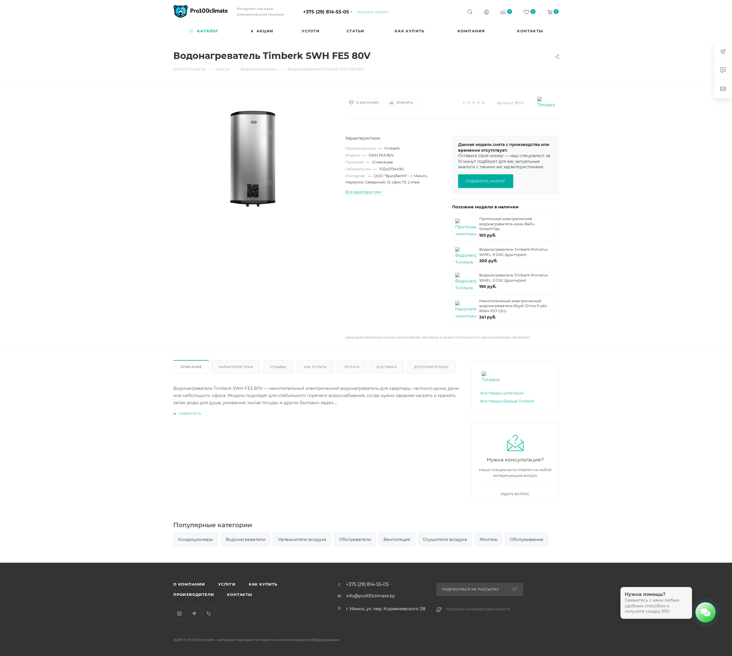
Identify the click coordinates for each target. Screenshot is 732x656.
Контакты (239, 594)
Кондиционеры (195, 539)
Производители (193, 594)
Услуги (227, 584)
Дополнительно (431, 367)
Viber (208, 613)
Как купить (315, 367)
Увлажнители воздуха (302, 539)
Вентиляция (396, 539)
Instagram (179, 613)
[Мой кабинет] (486, 12)
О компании (189, 584)
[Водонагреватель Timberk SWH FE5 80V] (254, 159)
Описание (191, 367)
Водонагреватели (245, 539)
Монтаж (488, 539)
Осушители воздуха (445, 539)
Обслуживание (526, 539)
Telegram (194, 613)
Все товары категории (502, 393)
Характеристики (236, 367)
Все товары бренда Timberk (507, 401)
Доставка (387, 367)
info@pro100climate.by (370, 595)
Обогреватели (355, 539)
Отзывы (278, 367)
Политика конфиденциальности (477, 609)
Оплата (352, 367)
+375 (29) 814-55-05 (326, 12)
